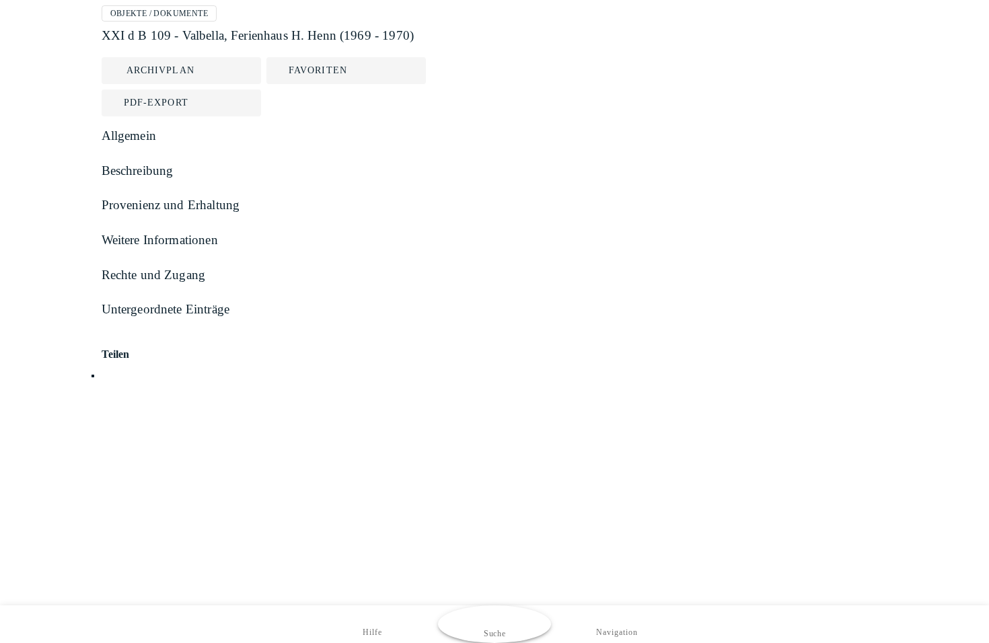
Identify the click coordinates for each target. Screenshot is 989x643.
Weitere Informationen (160, 240)
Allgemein (129, 135)
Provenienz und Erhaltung (171, 205)
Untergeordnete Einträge (166, 309)
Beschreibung (138, 170)
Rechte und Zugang (154, 275)
